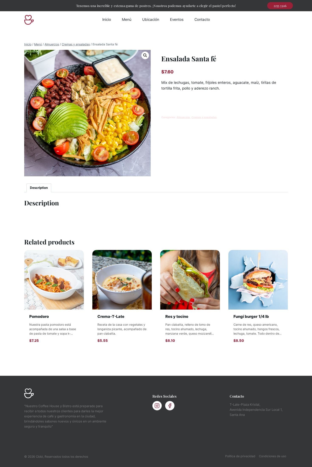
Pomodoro (39, 316)
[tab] (39, 188)
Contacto (202, 19)
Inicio (106, 19)
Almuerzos (183, 117)
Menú (126, 19)
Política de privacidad (240, 456)
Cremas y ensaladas (204, 117)
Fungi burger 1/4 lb (251, 316)
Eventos (177, 19)
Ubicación (150, 19)
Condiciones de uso (272, 456)
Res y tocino (176, 316)
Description (39, 188)
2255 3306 (280, 6)
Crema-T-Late (110, 316)
